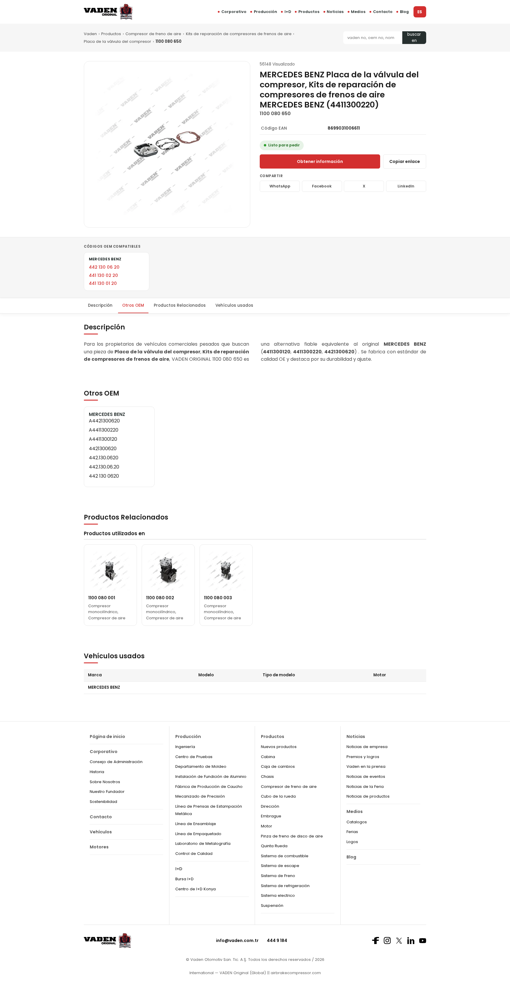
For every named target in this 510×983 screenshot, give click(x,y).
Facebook (322, 186)
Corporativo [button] (233, 11)
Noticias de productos (368, 796)
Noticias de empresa (367, 747)
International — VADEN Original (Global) (227, 973)
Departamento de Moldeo (200, 766)
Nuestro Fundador (107, 791)
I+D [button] (288, 11)
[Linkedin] (410, 940)
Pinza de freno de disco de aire (292, 836)
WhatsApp (279, 186)
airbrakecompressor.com (295, 973)
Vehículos (101, 832)
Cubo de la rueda (278, 796)
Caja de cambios (278, 766)
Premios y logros (362, 757)
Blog (404, 11)
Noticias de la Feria (365, 786)
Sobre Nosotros (105, 782)
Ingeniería (185, 747)
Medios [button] (358, 11)
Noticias (335, 11)
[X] (399, 941)
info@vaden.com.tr (237, 940)
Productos (308, 11)
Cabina (268, 757)
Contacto (383, 11)
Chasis (267, 776)
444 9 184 (277, 940)
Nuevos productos (279, 747)
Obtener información (320, 161)
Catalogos (356, 822)
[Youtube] (422, 940)
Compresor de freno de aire (153, 34)
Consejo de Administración (116, 762)
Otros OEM (133, 305)
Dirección (270, 806)
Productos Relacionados (180, 305)
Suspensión (272, 905)
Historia (97, 772)
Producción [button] (265, 11)
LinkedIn (406, 186)
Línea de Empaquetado (198, 834)
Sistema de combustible (284, 856)
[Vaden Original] (108, 11)
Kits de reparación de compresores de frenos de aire (239, 34)
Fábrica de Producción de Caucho (209, 786)
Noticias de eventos (365, 776)
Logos (352, 842)
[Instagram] (387, 940)
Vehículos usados (234, 305)
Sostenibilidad (103, 801)
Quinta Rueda (274, 846)
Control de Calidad (193, 853)
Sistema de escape (280, 865)
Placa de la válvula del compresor (117, 41)
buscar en (414, 38)
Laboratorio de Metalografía (203, 843)
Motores (99, 847)
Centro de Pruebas (193, 757)
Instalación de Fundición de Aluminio (210, 776)
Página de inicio (107, 736)
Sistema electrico (278, 895)
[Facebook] (375, 940)
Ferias (352, 832)
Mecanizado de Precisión (200, 796)
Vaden (90, 34)
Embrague (271, 816)
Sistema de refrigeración (285, 886)
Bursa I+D (184, 879)
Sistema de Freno (278, 876)
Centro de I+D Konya (195, 889)
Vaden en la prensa (365, 766)
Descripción (100, 305)
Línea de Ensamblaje (195, 824)
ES (419, 12)
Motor (266, 826)
